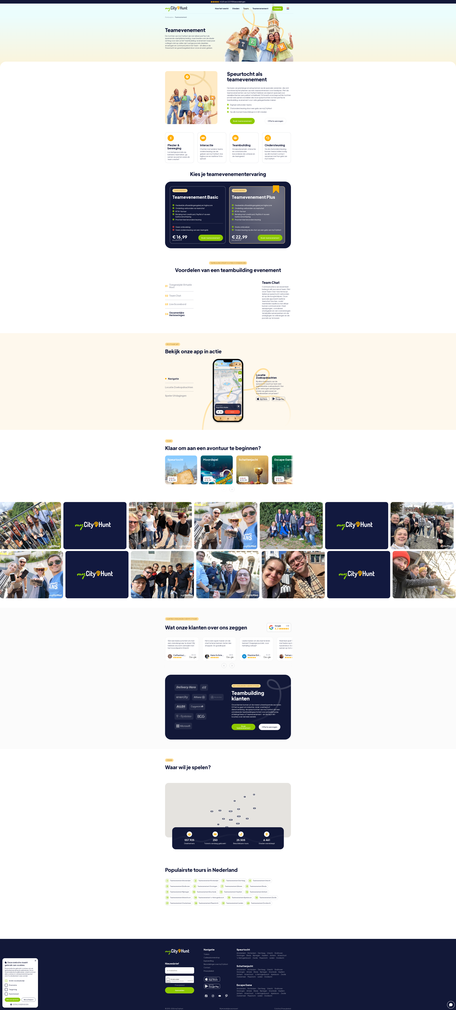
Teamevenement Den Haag (235, 881)
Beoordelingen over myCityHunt (216, 964)
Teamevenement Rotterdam (208, 881)
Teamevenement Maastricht (208, 903)
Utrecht (270, 953)
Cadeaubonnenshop (212, 958)
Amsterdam (241, 953)
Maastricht (263, 958)
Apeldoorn (275, 974)
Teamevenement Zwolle (267, 897)
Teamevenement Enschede (206, 892)
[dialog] (20, 983)
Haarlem (265, 955)
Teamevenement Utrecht (261, 881)
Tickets (206, 954)
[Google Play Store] (278, 398)
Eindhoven (279, 953)
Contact (207, 968)
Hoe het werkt (222, 8)
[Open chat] (451, 1005)
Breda (249, 955)
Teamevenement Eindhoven (180, 886)
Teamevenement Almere (233, 886)
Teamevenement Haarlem (233, 892)
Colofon (277, 1009)
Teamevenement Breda (258, 886)
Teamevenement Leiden (234, 903)
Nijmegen (256, 955)
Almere (249, 972)
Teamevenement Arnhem (258, 892)
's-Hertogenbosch (244, 958)
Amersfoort (282, 955)
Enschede (273, 972)
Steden (235, 8)
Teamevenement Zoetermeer (180, 903)
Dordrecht (280, 958)
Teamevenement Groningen (207, 886)
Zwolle (255, 958)
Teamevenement (260, 8)
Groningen (241, 955)
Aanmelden (179, 990)
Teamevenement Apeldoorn (242, 897)
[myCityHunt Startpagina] (178, 9)
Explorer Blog (209, 961)
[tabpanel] (198, 215)
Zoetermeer (241, 977)
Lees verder (23, 976)
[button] (20, 1004)
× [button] (35, 961)
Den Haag (261, 953)
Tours (246, 8)
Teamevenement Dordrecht (261, 903)
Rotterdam (252, 953)
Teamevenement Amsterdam (180, 881)
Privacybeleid (179, 985)
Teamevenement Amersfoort (180, 897)
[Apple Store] (262, 398)
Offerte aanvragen (275, 121)
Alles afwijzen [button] (28, 999)
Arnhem (273, 955)
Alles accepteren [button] (12, 999)
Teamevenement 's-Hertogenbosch (211, 897)
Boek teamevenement (242, 121)
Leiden (272, 958)
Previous (223, 489)
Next (232, 489)
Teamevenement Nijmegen (179, 892)
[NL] (288, 9)
